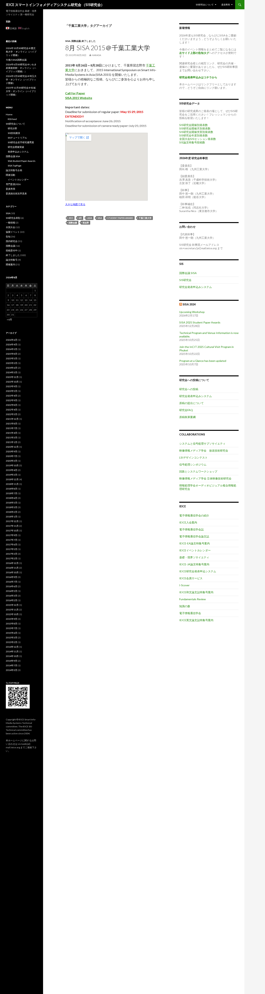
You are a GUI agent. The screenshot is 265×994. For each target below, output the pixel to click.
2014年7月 (11, 665)
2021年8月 (11, 423)
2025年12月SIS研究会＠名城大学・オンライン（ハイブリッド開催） (21, 91)
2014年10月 (12, 656)
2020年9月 (11, 451)
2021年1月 (11, 442)
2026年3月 (11, 349)
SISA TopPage (14, 165)
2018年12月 (12, 479)
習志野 (85, 222)
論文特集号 (11, 259)
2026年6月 (11, 339)
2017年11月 (12, 525)
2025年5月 (11, 358)
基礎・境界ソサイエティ (194, 557)
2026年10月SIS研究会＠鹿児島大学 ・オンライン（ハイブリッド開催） (21, 52)
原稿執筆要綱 (187, 417)
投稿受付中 (11, 250)
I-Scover (184, 585)
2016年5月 (11, 591)
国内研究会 (11, 241)
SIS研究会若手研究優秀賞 (21, 142)
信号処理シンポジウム (192, 464)
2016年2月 (11, 600)
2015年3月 (11, 637)
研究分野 (12, 128)
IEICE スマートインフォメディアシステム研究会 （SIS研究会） (55, 5)
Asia (89, 218)
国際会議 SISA (188, 273)
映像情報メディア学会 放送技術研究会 (203, 450)
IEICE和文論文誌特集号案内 (196, 592)
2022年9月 (11, 400)
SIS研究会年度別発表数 (193, 135)
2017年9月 (11, 535)
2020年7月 (11, 456)
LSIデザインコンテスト (193, 457)
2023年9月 (11, 386)
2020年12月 (12, 446)
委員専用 (225, 4)
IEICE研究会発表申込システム (197, 571)
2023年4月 (11, 395)
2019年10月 (12, 465)
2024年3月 (11, 372)
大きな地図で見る (75, 204)
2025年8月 (11, 353)
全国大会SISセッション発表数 (197, 139)
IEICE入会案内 (188, 522)
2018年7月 (11, 493)
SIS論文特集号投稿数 (192, 142)
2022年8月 (11, 404)
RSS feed (12, 119)
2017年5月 (11, 549)
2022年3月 (11, 414)
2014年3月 (11, 670)
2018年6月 (11, 498)
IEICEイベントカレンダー (195, 550)
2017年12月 (12, 521)
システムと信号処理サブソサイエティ (202, 443)
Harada (96, 55)
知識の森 (184, 606)
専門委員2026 (13, 184)
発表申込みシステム (18, 151)
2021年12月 (12, 418)
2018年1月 (11, 516)
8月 (80, 218)
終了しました (89, 41)
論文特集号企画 (14, 170)
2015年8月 (11, 623)
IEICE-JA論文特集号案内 (194, 564)
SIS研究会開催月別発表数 (194, 128)
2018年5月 (11, 502)
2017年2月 (11, 558)
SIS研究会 (185, 280)
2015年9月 (11, 618)
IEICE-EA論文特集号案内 (194, 543)
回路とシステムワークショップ (198, 471)
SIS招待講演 (14, 133)
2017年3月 (11, 553)
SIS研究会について (205, 4)
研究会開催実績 (16, 147)
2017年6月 (11, 544)
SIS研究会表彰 (13, 217)
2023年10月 (12, 381)
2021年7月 (11, 428)
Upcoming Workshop (192, 312)
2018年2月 (11, 511)
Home (9, 114)
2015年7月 (11, 628)
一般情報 (10, 222)
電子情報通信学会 (190, 613)
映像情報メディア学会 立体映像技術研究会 (205, 478)
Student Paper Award (120, 218)
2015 (70, 218)
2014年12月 (12, 646)
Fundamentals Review (192, 599)
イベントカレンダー (18, 179)
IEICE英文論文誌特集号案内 (196, 620)
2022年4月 (11, 409)
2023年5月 (11, 391)
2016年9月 (11, 577)
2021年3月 (11, 437)
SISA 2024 (189, 304)
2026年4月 (11, 344)
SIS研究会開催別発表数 (193, 125)
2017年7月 (11, 539)
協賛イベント (13, 231)
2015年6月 (11, 632)
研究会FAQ (186, 410)
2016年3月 (11, 595)
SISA (67, 41)
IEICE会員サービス (191, 578)
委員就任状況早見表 (16, 193)
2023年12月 (12, 377)
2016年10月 (12, 572)
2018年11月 (12, 484)
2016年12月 (12, 563)
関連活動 (10, 174)
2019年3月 (11, 474)
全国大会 (10, 227)
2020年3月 (11, 460)
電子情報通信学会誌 (191, 529)
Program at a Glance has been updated (202, 360)
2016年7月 (11, 581)
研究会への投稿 (188, 389)
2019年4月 (11, 470)
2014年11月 (12, 651)
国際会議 (76, 41)
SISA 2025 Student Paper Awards (199, 322)
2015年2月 (11, 642)
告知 (8, 236)
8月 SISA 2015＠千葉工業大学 (107, 48)
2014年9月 (11, 660)
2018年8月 (11, 488)
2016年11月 (12, 567)
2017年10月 (12, 530)
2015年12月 (12, 604)
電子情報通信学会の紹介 (194, 515)
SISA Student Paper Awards (22, 160)
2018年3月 (11, 507)
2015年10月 (12, 614)
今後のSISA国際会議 (16, 59)
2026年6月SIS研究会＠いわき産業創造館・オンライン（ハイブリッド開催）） (21, 68)
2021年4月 (11, 432)
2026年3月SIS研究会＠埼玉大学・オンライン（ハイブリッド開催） (21, 79)
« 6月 (9, 319)
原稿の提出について (191, 403)
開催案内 (10, 264)
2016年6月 (11, 586)
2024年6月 (11, 367)
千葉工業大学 (145, 218)
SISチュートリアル (17, 137)
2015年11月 (12, 609)
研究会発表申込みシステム (195, 287)
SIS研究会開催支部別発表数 (196, 132)
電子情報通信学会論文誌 (194, 536)
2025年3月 (11, 363)
